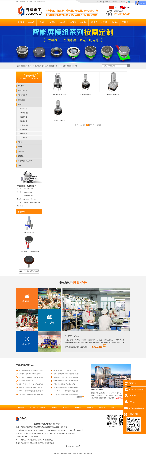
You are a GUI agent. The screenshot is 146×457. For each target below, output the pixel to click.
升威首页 (21, 407)
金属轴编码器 (24, 125)
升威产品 (36, 66)
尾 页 (98, 125)
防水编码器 (23, 137)
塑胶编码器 (23, 121)
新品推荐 (21, 86)
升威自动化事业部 (97, 389)
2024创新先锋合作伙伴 (26, 380)
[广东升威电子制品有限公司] (30, 16)
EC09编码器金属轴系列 (68, 66)
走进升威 (78, 407)
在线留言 (114, 2)
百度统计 (57, 424)
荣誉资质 (90, 407)
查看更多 (79, 397)
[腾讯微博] (129, 1)
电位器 (20, 142)
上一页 (83, 125)
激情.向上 (27, 301)
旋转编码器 (23, 129)
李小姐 (131, 402)
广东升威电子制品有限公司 (42, 424)
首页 (29, 66)
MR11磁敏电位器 (29, 229)
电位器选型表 (22, 95)
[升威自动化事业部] (111, 387)
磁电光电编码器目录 (25, 161)
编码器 (44, 66)
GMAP (71, 430)
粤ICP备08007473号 (73, 446)
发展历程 (107, 2)
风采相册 (73, 283)
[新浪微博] (127, 1)
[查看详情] (119, 398)
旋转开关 (21, 151)
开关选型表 (22, 100)
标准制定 (114, 407)
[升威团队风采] (96, 330)
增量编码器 (53, 66)
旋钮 (19, 165)
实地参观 (102, 407)
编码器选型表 (22, 90)
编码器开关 (23, 133)
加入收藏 (100, 2)
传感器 (20, 147)
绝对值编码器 (24, 113)
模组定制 (21, 156)
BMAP (79, 430)
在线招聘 (122, 2)
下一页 (92, 125)
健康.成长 (27, 344)
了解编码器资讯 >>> (25, 365)
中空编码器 (23, 117)
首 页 (76, 125)
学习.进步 (49, 322)
